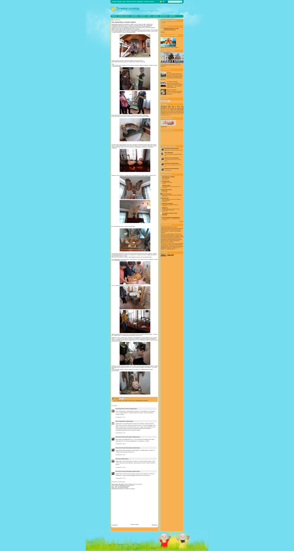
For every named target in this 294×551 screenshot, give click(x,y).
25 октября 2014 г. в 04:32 (120, 454)
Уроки (124, 1)
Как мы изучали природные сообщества (170, 204)
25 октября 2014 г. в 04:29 (120, 443)
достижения (134, 16)
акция (168, 115)
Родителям (172, 16)
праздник (114, 16)
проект (173, 113)
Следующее (114, 525)
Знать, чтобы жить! (166, 178)
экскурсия (142, 16)
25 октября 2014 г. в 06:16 (120, 467)
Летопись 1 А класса (123, 16)
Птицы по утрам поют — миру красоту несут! (171, 218)
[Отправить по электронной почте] (120, 399)
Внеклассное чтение (180, 113)
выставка (155, 16)
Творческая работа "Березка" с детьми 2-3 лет (171, 186)
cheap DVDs (162, 550)
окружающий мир (139, 400)
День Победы (164, 190)
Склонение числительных (167, 182)
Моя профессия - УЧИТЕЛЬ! (168, 176)
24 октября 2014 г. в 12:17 (120, 417)
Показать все (181, 221)
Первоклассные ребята (167, 203)
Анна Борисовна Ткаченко (122, 408)
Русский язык (163, 112)
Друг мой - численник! (171, 89)
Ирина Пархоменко (121, 421)
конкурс (149, 16)
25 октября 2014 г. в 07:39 (120, 478)
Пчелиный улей (165, 181)
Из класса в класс (172, 112)
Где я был (119, 400)
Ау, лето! (169, 72)
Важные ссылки (131, 1)
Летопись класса (149, 1)
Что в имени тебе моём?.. (172, 81)
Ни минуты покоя (166, 185)
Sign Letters (144, 550)
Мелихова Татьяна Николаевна (124, 437)
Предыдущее (155, 525)
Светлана (118, 458)
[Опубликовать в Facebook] (124, 399)
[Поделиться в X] (122, 399)
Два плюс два (165, 198)
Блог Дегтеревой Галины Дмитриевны (171, 217)
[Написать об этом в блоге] (121, 399)
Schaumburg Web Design (153, 550)
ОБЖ (164, 113)
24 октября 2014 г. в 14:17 (120, 432)
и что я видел (125, 400)
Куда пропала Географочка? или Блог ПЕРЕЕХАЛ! (172, 195)
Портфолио (140, 1)
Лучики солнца (127, 8)
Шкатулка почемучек (167, 189)
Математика (164, 115)
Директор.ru (165, 207)
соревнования (179, 111)
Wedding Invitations (169, 550)
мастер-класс (163, 16)
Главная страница (117, 1)
